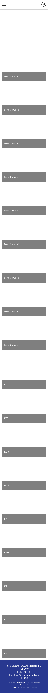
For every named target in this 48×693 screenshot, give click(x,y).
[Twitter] (25, 678)
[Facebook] (20, 678)
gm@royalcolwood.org (27, 675)
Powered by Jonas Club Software (24, 687)
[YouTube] (27, 678)
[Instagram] (22, 678)
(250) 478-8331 (24, 672)
